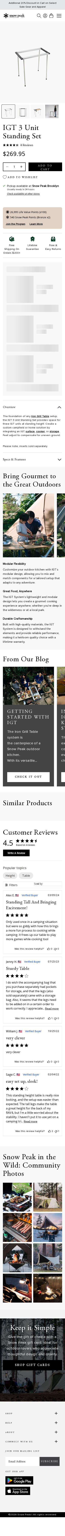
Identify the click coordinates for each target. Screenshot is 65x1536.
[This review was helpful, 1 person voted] (49, 1018)
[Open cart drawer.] (51, 15)
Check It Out (28, 777)
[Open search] (39, 15)
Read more (52, 1008)
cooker (40, 431)
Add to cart (45, 168)
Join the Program (15, 223)
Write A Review (16, 853)
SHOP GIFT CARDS (32, 1365)
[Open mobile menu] (59, 16)
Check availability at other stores (23, 193)
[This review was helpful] (49, 1131)
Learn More (36, 223)
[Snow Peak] (14, 16)
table (26, 876)
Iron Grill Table (40, 416)
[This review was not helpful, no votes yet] (55, 949)
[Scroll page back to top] (54, 1527)
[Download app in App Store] (17, 1491)
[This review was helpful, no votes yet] (48, 949)
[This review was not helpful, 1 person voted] (56, 1131)
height (10, 876)
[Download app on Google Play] (19, 1480)
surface (30, 431)
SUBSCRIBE (49, 1461)
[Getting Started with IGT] (28, 686)
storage (54, 431)
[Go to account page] (45, 15)
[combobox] (48, 883)
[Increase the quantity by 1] (21, 167)
